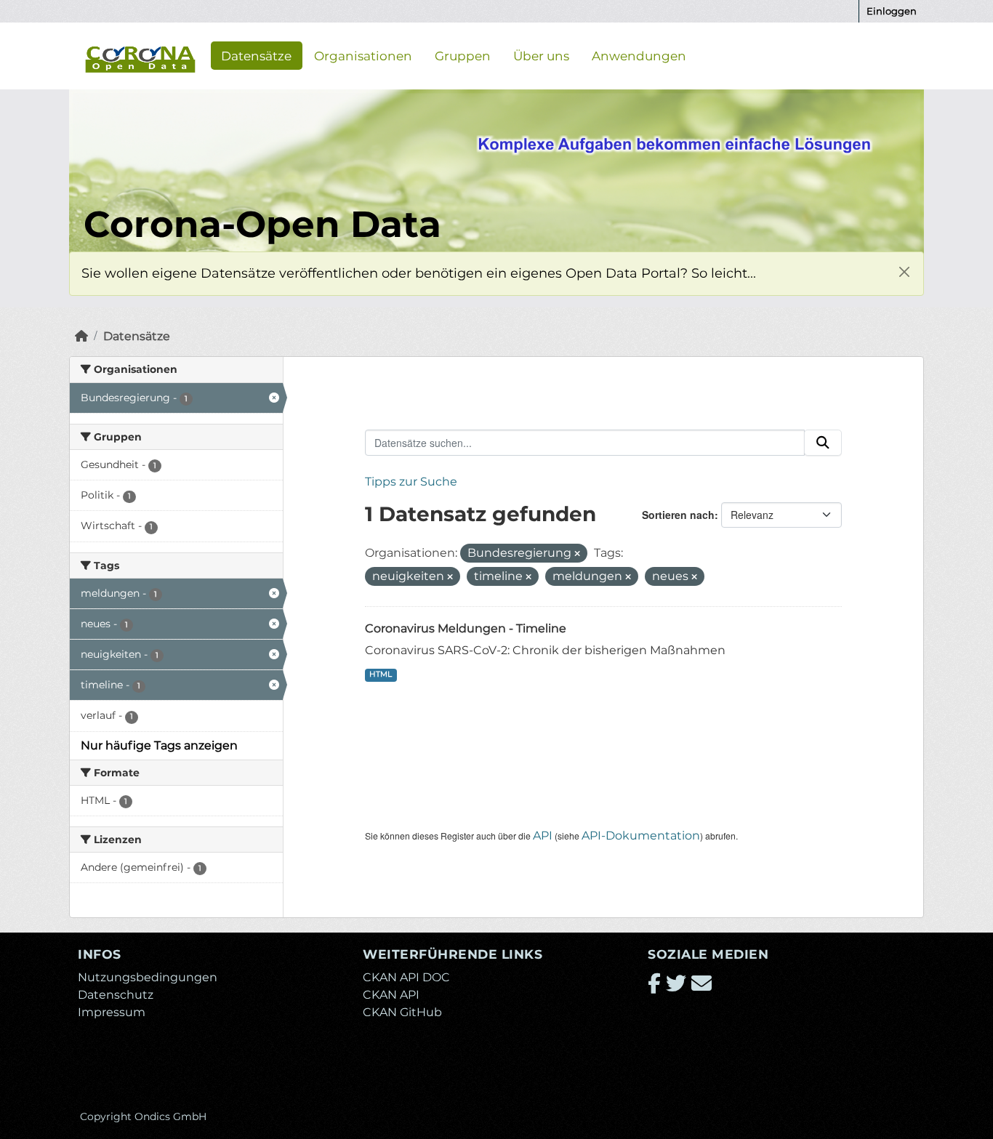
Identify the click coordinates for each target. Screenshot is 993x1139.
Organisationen (363, 55)
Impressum (111, 1012)
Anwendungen (639, 55)
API (542, 835)
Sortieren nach (678, 514)
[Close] (904, 271)
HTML (380, 674)
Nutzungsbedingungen (147, 977)
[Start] (81, 336)
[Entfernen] (577, 554)
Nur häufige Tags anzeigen (159, 745)
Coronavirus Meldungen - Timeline (465, 628)
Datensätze (256, 55)
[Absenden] (823, 443)
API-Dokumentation (641, 835)
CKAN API (391, 995)
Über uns (541, 55)
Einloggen (892, 11)
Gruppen (463, 55)
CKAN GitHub (402, 1012)
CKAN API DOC (406, 977)
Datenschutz (115, 995)
